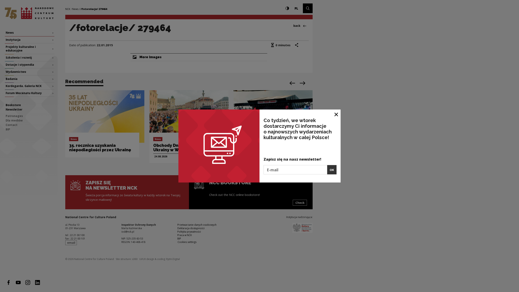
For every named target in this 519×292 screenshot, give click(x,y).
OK (332, 170)
